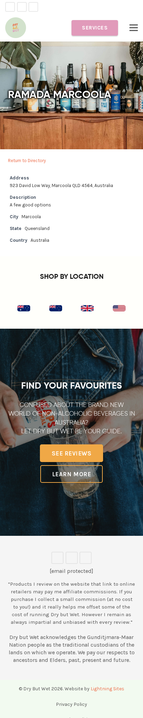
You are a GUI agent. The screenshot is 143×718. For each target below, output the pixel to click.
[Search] (134, 7)
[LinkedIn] (22, 7)
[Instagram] (33, 7)
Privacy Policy (71, 704)
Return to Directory (27, 160)
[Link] (15, 27)
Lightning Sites (107, 689)
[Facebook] (10, 7)
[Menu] (133, 27)
